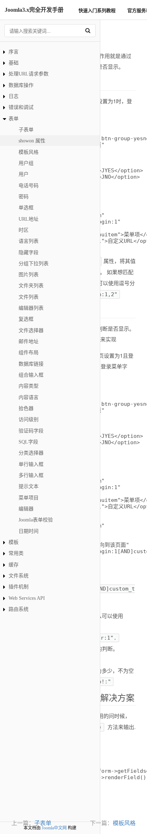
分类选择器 (31, 453)
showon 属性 (32, 140)
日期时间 (29, 531)
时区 (24, 230)
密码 (24, 196)
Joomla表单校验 (36, 520)
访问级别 (29, 419)
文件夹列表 (31, 285)
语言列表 (29, 241)
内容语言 (29, 397)
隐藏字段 (29, 252)
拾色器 (26, 408)
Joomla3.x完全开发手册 (34, 10)
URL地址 (29, 219)
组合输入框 (31, 375)
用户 (24, 174)
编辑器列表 (31, 308)
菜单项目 (29, 497)
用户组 (26, 163)
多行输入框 (31, 475)
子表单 (26, 129)
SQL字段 (28, 442)
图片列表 (29, 274)
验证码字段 (31, 431)
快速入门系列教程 (97, 10)
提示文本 (29, 486)
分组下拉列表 (34, 263)
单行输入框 (31, 464)
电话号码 (29, 185)
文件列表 (29, 297)
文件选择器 (31, 330)
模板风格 (29, 152)
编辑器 (26, 509)
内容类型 (29, 386)
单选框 (26, 207)
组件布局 (29, 352)
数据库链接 (31, 364)
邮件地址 (29, 341)
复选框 (26, 319)
